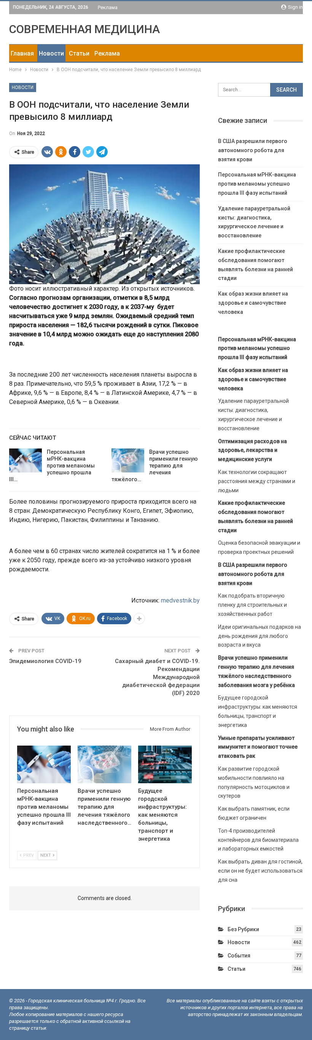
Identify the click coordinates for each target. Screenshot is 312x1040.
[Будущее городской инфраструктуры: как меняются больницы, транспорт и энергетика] (165, 764)
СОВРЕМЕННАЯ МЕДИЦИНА (84, 29)
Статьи (79, 53)
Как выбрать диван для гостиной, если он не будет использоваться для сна (260, 871)
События (239, 956)
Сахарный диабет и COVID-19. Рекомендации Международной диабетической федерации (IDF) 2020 (157, 677)
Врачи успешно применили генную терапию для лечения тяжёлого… (154, 465)
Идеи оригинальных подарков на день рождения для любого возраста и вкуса (259, 636)
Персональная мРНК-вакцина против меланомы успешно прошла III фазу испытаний (257, 184)
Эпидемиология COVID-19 (45, 661)
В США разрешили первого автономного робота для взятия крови (252, 150)
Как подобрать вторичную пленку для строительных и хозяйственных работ (252, 605)
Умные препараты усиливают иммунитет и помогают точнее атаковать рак (258, 747)
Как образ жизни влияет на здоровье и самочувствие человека (253, 303)
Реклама (108, 7)
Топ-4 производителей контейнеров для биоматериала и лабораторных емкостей (258, 840)
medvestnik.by (180, 600)
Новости (51, 53)
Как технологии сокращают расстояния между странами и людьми (256, 481)
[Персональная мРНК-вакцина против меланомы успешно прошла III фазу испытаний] (25, 460)
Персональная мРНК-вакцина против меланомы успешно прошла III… (52, 465)
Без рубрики (243, 929)
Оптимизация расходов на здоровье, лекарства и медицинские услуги (252, 450)
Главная (22, 53)
